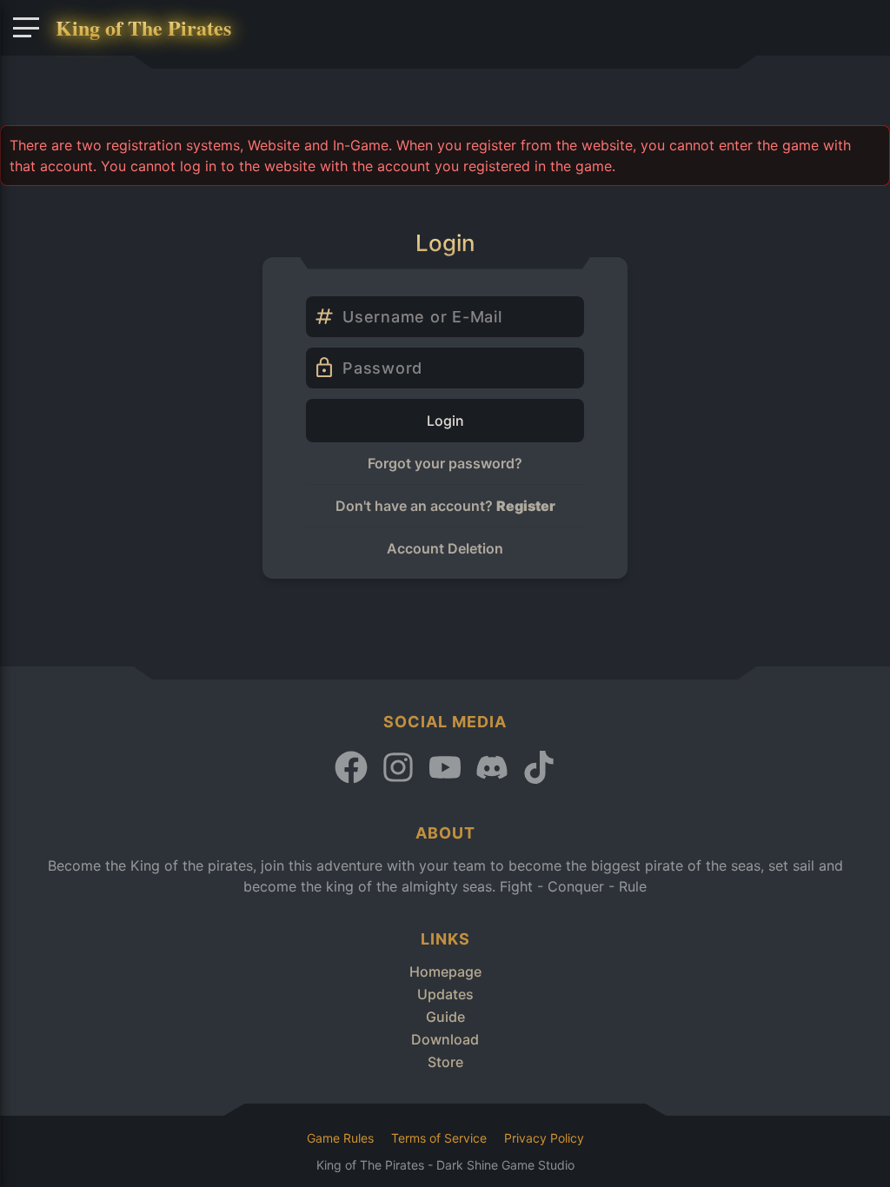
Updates (445, 994)
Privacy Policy (544, 1138)
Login (445, 420)
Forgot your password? (445, 463)
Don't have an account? (445, 505)
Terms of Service (439, 1138)
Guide (445, 1016)
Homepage (445, 971)
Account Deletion (445, 548)
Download (445, 1039)
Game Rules (340, 1138)
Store (445, 1062)
